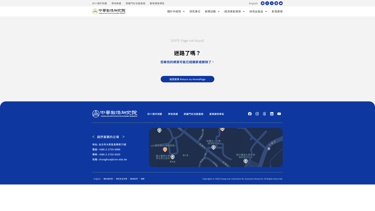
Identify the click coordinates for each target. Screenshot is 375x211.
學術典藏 (116, 3)
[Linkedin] (276, 3)
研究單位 (195, 11)
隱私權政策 (108, 178)
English (253, 3)
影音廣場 (277, 11)
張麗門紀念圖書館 (135, 3)
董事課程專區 (157, 3)
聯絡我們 (134, 178)
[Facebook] (263, 3)
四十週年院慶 (99, 3)
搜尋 (143, 178)
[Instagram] (267, 3)
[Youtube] (281, 3)
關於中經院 (174, 11)
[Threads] (272, 3)
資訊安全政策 (121, 178)
